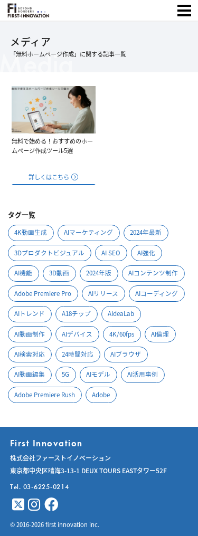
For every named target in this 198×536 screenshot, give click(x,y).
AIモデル (98, 374)
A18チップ (76, 313)
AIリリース (103, 293)
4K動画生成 (30, 232)
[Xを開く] (18, 504)
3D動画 (59, 273)
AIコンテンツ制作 (153, 273)
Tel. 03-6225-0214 (39, 486)
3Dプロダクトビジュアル (49, 252)
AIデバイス (77, 334)
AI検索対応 (29, 354)
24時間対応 (77, 354)
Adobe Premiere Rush (44, 394)
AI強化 (146, 252)
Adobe (101, 394)
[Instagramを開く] (34, 504)
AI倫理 (160, 334)
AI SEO (110, 252)
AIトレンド (29, 313)
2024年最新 (146, 232)
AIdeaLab (121, 313)
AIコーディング (156, 293)
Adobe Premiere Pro (42, 293)
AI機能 (23, 273)
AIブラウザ (125, 354)
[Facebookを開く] (51, 504)
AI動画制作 (29, 334)
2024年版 (98, 273)
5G (65, 374)
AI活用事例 (142, 374)
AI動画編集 (29, 374)
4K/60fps (121, 334)
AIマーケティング (88, 232)
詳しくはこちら (49, 177)
